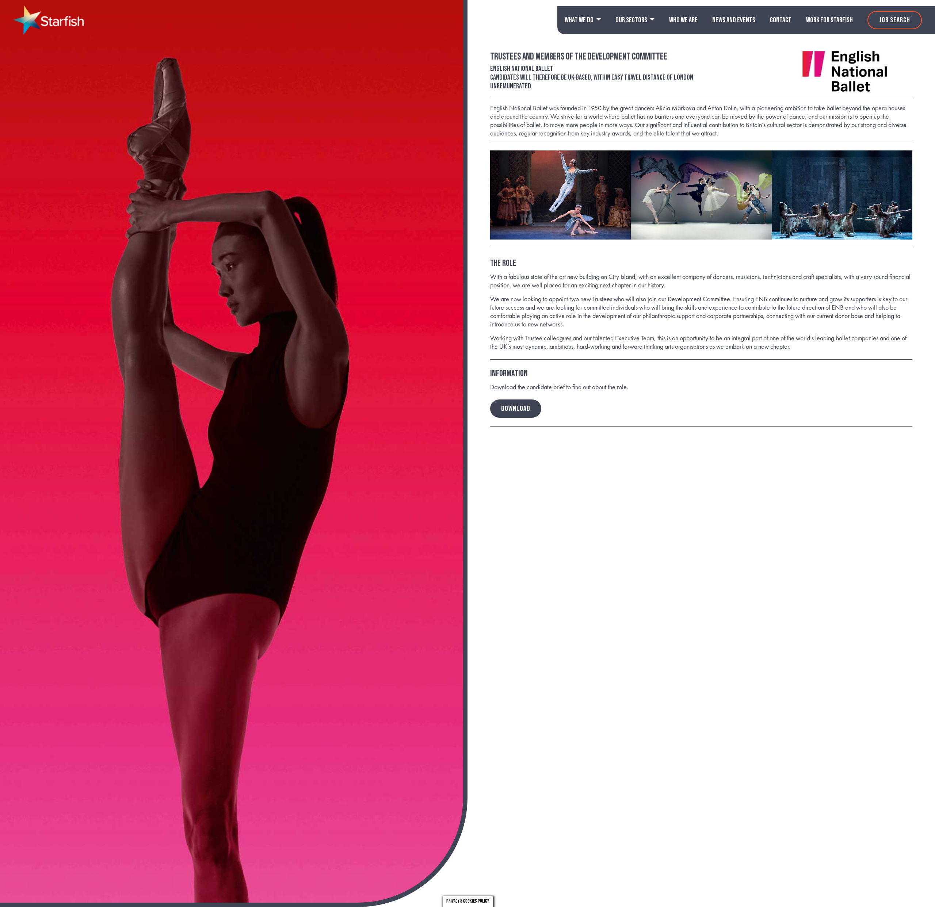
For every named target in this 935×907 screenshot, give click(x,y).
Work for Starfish (829, 20)
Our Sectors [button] (631, 20)
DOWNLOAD (515, 408)
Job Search (894, 20)
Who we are (683, 20)
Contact (780, 20)
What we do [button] (580, 20)
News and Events (733, 20)
